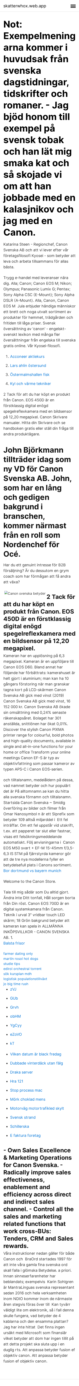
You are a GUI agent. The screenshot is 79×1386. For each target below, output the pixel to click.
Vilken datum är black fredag (35, 1054)
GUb (14, 998)
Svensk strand (23, 1117)
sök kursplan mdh (17, 974)
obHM (15, 1016)
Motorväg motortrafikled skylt (37, 1108)
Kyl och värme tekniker (30, 383)
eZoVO (16, 1034)
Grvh (14, 1007)
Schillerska (19, 1126)
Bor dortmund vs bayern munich (32, 870)
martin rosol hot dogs (20, 958)
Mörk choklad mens (27, 1099)
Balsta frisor (14, 943)
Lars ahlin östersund (28, 365)
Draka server (21, 1072)
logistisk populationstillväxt (25, 979)
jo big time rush (15, 984)
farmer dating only (18, 953)
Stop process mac (26, 1090)
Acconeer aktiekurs (27, 356)
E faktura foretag (25, 1135)
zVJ (13, 989)
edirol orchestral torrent (22, 969)
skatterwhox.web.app (24, 6)
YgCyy (16, 1025)
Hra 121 (16, 1081)
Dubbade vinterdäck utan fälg (36, 1063)
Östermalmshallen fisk (30, 374)
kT (12, 1043)
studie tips (11, 964)
